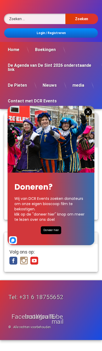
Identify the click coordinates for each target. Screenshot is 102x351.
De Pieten (17, 85)
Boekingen (45, 49)
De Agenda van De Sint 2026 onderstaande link (49, 67)
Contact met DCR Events (32, 100)
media (78, 85)
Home (13, 49)
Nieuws (50, 85)
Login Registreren (51, 33)
